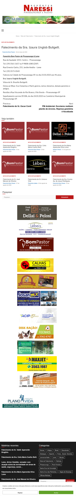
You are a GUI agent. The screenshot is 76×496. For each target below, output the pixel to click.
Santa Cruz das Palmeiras (48, 472)
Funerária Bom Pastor (8, 52)
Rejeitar (20, 493)
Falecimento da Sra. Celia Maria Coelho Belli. (38, 131)
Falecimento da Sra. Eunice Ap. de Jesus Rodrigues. (63, 165)
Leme (54, 457)
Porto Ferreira (56, 465)
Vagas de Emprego (66, 472)
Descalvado (65, 450)
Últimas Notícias (45, 475)
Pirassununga (44, 465)
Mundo (61, 457)
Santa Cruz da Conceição (48, 468)
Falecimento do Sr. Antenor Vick (38, 165)
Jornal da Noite (45, 457)
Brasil (56, 450)
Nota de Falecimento (7, 42)
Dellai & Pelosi (57, 149)
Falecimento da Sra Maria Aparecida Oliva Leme (63, 131)
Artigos (49, 450)
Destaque (43, 454)
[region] (38, 489)
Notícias (58, 461)
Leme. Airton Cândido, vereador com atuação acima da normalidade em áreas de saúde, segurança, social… (18, 464)
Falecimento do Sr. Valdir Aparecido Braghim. (13, 131)
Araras (42, 450)
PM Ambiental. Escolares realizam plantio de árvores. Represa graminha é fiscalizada (56, 107)
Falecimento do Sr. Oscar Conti (17, 104)
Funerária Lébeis (33, 183)
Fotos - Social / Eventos (64, 454)
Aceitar (56, 493)
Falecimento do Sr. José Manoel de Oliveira (13, 165)
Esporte (51, 454)
